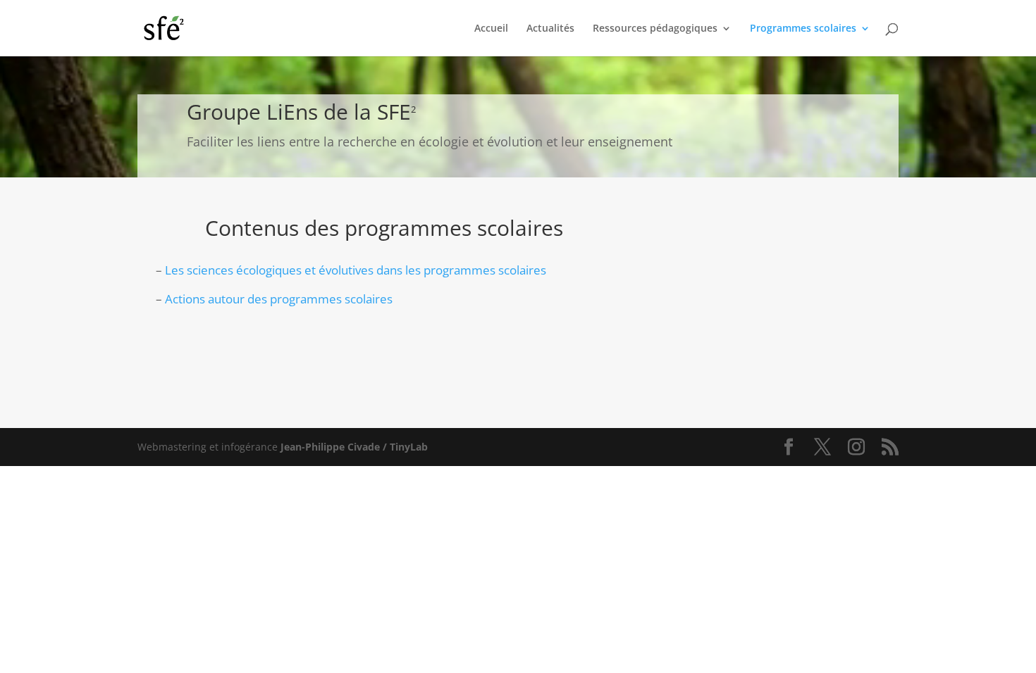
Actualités (550, 28)
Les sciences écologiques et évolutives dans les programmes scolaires (355, 270)
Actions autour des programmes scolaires (279, 299)
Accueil (491, 28)
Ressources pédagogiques (655, 28)
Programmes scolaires (803, 28)
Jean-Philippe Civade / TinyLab (354, 446)
